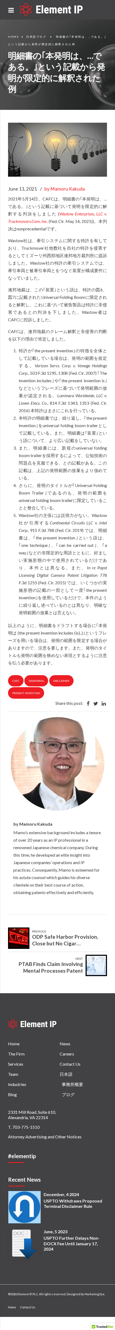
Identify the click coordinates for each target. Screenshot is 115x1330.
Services (15, 1063)
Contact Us (70, 1063)
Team (13, 1074)
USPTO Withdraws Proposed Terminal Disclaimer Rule (73, 1203)
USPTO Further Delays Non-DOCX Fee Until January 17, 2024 (71, 1243)
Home (13, 36)
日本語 (66, 1074)
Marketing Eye (95, 1294)
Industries (17, 1084)
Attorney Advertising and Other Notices (45, 1136)
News (65, 1043)
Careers (67, 1053)
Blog (12, 1094)
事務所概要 (72, 1084)
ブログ (68, 1094)
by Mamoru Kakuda (64, 189)
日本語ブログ (36, 36)
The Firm (16, 1053)
